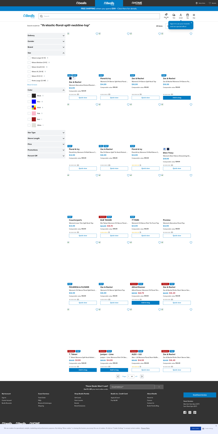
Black (40, 96)
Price (30, 144)
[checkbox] (29, 58)
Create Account (7, 400)
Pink (39, 113)
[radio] (70, 78)
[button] (207, 428)
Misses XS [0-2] (38, 76)
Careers (149, 400)
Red (39, 119)
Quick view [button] (88, 98)
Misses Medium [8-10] (41, 62)
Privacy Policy (145, 428)
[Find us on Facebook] (184, 412)
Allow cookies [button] (195, 428)
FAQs (39, 400)
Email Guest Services (200, 395)
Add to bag (182, 98)
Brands (76, 403)
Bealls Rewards (7, 403)
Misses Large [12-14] (40, 58)
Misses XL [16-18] (39, 71)
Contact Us (150, 403)
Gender (31, 41)
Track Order (42, 397)
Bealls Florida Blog (153, 406)
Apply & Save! (115, 397)
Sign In (4, 397)
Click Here (122, 8)
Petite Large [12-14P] (40, 81)
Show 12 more (32, 85)
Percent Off (32, 156)
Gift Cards (77, 397)
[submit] (159, 387)
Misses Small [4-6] (39, 67)
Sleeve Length (34, 138)
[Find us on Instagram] (189, 412)
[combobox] (99, 16)
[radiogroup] (72, 78)
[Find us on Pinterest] (194, 412)
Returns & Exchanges (45, 403)
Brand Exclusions (79, 406)
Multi (40, 107)
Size (29, 53)
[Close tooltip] (191, 22)
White (40, 125)
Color (30, 90)
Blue (40, 102)
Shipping (41, 406)
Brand (30, 47)
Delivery (31, 36)
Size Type (32, 133)
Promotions (33, 150)
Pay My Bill (114, 400)
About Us (150, 397)
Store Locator (78, 400)
